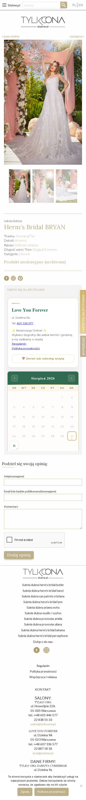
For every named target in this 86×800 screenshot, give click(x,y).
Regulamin (43, 666)
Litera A (24, 254)
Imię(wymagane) (14, 476)
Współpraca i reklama (43, 677)
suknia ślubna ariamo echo (43, 607)
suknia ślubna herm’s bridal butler (43, 585)
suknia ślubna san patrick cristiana (43, 596)
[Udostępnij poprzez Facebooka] (6, 279)
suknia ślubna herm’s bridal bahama (43, 630)
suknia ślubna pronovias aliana (43, 624)
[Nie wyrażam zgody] (81, 786)
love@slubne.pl (43, 753)
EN (80, 5)
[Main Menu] (4, 5)
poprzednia (11, 36)
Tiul (32, 236)
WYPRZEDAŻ (83, 346)
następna (76, 36)
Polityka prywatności (43, 671)
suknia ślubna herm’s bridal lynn (43, 602)
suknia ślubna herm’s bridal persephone (43, 635)
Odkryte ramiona (26, 245)
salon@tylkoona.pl (43, 724)
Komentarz (11, 506)
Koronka (22, 236)
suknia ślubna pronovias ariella (43, 618)
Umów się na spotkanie (83, 313)
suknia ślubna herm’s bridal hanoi (43, 590)
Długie (37, 249)
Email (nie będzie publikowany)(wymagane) (30, 491)
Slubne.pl (14, 5)
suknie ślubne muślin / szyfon (43, 613)
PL (74, 5)
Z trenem (50, 249)
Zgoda (25, 791)
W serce (21, 240)
